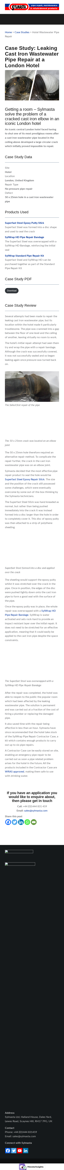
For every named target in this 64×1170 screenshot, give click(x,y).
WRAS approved (14, 771)
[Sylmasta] (32, 7)
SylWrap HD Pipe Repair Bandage (24, 237)
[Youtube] (19, 1150)
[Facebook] (8, 822)
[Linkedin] (21, 822)
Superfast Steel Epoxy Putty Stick (24, 223)
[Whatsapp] (27, 822)
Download (11, 291)
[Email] (34, 822)
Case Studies (22, 32)
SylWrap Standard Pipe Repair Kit (24, 255)
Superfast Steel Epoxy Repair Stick (24, 479)
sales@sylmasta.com (35, 810)
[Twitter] (14, 822)
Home (8, 32)
